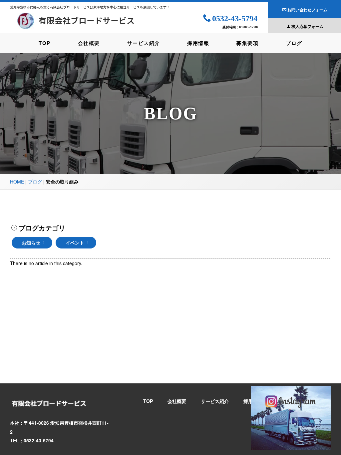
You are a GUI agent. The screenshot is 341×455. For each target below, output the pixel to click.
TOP (45, 43)
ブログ (294, 43)
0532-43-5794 (234, 18)
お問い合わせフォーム (307, 10)
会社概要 (89, 43)
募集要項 (247, 43)
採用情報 (198, 43)
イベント (75, 242)
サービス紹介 (143, 43)
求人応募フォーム (307, 26)
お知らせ (31, 242)
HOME (17, 181)
